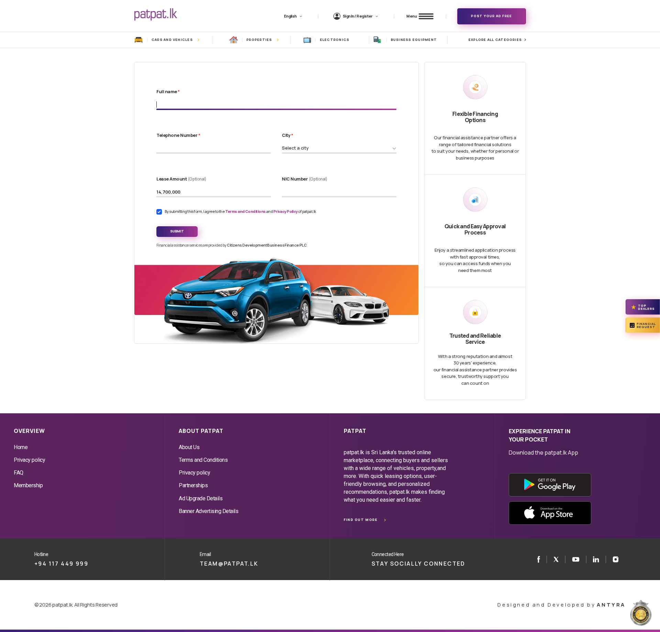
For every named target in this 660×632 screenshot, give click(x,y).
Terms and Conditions (245, 211)
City (287, 135)
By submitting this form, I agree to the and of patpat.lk (240, 211)
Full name (168, 91)
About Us (189, 447)
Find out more (360, 519)
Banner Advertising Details (209, 511)
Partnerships (193, 485)
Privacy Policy (285, 211)
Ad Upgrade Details (200, 498)
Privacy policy (29, 460)
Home (21, 447)
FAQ (18, 472)
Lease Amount (181, 179)
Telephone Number (178, 135)
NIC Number (305, 179)
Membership (28, 485)
